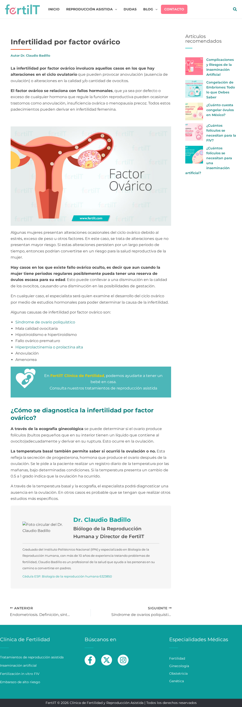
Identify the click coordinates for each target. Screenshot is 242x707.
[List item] (90, 660)
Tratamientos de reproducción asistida (32, 657)
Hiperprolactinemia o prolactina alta (49, 347)
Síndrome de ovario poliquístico (45, 322)
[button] (115, 9)
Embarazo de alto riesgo (20, 682)
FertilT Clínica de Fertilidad (77, 375)
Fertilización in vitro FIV (19, 674)
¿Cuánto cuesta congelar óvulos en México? (220, 110)
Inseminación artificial (18, 665)
